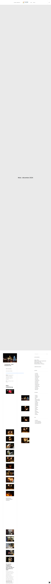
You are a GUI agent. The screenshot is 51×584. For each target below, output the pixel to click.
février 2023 (36, 379)
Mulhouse (36, 411)
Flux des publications (38, 421)
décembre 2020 (37, 384)
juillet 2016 (36, 389)
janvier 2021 (36, 383)
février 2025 (36, 375)
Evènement (36, 409)
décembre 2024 (37, 376)
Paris (35, 410)
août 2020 (36, 387)
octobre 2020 (37, 385)
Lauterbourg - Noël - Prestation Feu (9, 365)
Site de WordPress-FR (38, 423)
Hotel (35, 406)
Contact (34, 2)
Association (36, 402)
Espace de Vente (37, 399)
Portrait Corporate (37, 400)
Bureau (36, 408)
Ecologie (36, 401)
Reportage (36, 403)
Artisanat (36, 397)
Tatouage (36, 396)
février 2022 (36, 381)
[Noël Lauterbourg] (10, 391)
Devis (31, 2)
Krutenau (36, 395)
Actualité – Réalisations (17, 2)
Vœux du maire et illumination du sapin (10, 568)
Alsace (36, 413)
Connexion (36, 420)
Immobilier (36, 407)
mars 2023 (36, 378)
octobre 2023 (37, 377)
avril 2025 (36, 373)
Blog (35, 398)
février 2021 (36, 382)
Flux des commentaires (38, 422)
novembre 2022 (37, 380)
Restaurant (36, 404)
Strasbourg (36, 405)
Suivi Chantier (37, 412)
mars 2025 (36, 374)
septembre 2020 (37, 386)
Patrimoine (36, 414)
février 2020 (36, 388)
